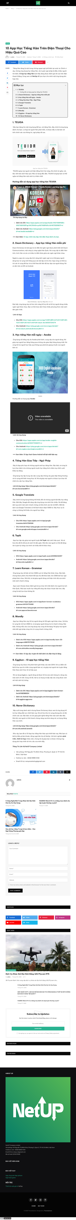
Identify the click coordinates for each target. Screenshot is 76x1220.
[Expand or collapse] (65, 85)
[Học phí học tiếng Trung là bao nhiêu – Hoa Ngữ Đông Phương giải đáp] (21, 818)
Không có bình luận (49, 57)
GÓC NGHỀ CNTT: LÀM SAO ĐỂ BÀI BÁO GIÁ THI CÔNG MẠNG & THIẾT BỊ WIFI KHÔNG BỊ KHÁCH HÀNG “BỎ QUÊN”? (44, 993)
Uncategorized (10, 970)
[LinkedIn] (7, 83)
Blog (7, 43)
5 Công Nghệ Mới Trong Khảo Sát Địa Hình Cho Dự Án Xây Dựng (20, 802)
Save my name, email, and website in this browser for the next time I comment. (33, 885)
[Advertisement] (38, 25)
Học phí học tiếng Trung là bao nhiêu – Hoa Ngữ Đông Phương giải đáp (20, 830)
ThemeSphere (48, 1210)
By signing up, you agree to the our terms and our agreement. (38, 1033)
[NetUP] (38, 3)
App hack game (11, 1177)
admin (12, 57)
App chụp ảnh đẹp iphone (14, 1175)
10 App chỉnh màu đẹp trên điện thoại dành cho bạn (41, 237)
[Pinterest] (7, 87)
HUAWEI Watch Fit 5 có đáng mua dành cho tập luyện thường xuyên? (54, 802)
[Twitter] (7, 78)
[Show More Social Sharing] (48, 62)
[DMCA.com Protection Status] (5, 1219)
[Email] (7, 92)
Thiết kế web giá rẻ (12, 1186)
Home (34, 1206)
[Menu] (7, 3)
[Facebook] (7, 73)
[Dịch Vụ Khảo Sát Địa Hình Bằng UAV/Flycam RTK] (38, 953)
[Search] (69, 3)
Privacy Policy (49, 1033)
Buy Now (41, 1206)
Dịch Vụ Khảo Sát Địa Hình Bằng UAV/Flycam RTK (27, 974)
